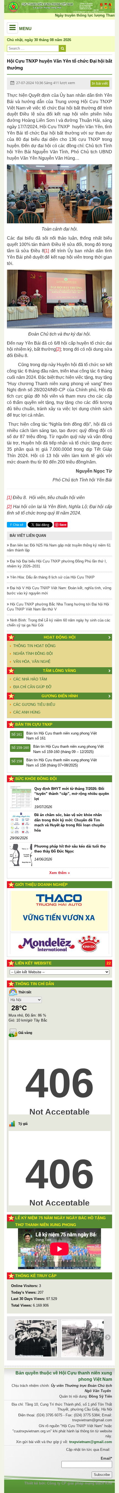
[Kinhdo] (59, 913)
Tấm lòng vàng (59, 670)
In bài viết (100, 83)
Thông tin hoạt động (34, 646)
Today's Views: (24, 1292)
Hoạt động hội (60, 637)
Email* (106, 1458)
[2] (58, 349)
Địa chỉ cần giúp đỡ (32, 687)
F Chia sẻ (16, 524)
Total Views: (22, 1305)
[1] (46, 250)
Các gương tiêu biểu (34, 705)
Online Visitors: (25, 1286)
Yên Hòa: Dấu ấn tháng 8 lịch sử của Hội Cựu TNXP (52, 577)
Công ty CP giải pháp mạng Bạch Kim (79, 1483)
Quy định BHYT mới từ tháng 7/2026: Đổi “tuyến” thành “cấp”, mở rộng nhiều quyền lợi (71, 794)
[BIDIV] (59, 935)
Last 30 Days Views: (28, 1299)
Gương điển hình (60, 696)
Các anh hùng (26, 712)
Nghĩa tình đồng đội (33, 654)
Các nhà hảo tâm (30, 679)
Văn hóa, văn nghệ (32, 662)
